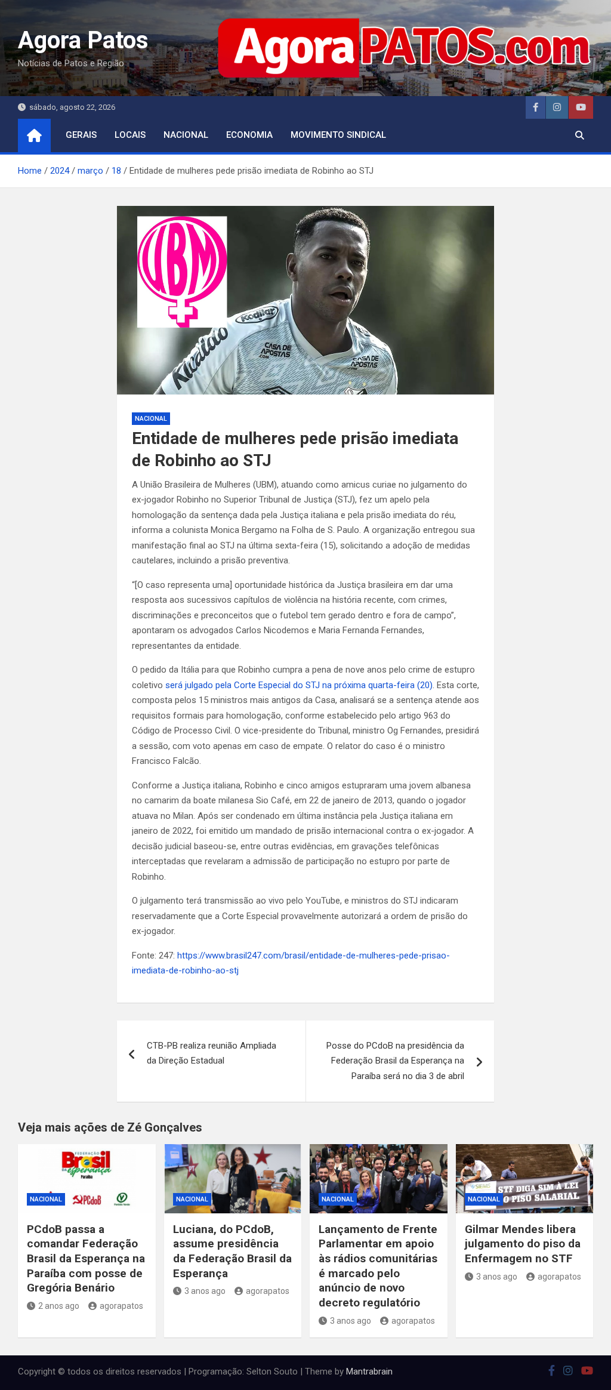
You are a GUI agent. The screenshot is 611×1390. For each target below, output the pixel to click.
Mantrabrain (369, 1371)
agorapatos (121, 1306)
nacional (185, 135)
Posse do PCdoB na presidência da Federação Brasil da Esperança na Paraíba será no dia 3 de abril (395, 1060)
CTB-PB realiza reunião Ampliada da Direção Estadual (211, 1053)
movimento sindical (338, 135)
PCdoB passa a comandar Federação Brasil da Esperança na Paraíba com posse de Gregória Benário (86, 1258)
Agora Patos (83, 40)
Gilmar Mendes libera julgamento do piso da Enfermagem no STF (523, 1243)
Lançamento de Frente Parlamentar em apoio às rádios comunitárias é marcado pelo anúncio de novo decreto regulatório (378, 1265)
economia (249, 135)
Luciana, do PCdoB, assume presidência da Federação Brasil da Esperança (232, 1251)
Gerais (81, 135)
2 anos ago (58, 1306)
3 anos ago (205, 1291)
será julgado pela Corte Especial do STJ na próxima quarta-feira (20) (299, 685)
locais (130, 135)
